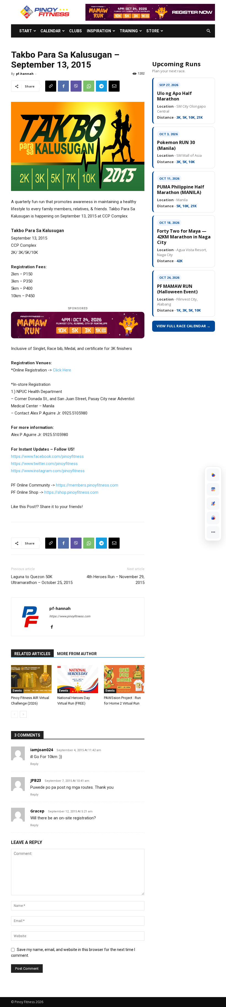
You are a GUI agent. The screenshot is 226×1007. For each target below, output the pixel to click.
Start (25, 31)
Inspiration (99, 31)
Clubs (75, 31)
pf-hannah (25, 73)
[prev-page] (14, 714)
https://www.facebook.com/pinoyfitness (47, 456)
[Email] (114, 86)
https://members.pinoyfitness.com (87, 485)
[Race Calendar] (213, 489)
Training (129, 31)
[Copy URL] (50, 86)
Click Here (62, 370)
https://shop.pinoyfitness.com (71, 492)
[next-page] (23, 714)
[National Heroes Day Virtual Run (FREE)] (77, 679)
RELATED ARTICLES (32, 654)
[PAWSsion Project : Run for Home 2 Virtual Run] (124, 679)
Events (17, 690)
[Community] (213, 518)
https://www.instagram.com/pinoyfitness (48, 470)
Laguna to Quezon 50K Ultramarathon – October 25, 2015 (41, 579)
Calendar (51, 31)
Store (152, 31)
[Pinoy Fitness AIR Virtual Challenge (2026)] (31, 679)
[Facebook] (63, 86)
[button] (208, 31)
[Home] (213, 475)
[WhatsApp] (88, 86)
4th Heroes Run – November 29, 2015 (115, 579)
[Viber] (76, 86)
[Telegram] (101, 86)
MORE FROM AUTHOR (77, 654)
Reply (34, 764)
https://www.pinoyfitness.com (69, 616)
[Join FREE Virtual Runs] (213, 503)
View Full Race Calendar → (184, 325)
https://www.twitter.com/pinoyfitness (44, 463)
